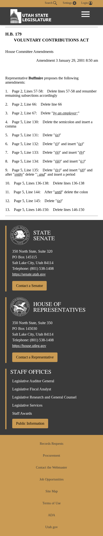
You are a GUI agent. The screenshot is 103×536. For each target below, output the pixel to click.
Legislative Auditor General (33, 381)
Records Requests (51, 443)
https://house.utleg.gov (29, 346)
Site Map (52, 491)
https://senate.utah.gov (29, 274)
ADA (51, 515)
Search (49, 3)
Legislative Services (27, 405)
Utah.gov (51, 527)
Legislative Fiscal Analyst (31, 389)
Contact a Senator (29, 286)
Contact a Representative (35, 357)
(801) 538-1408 (42, 268)
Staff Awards (22, 413)
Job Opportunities (51, 479)
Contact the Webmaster (51, 467)
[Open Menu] (85, 14)
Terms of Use (51, 503)
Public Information (30, 423)
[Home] (31, 16)
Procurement (51, 455)
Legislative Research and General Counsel (44, 397)
